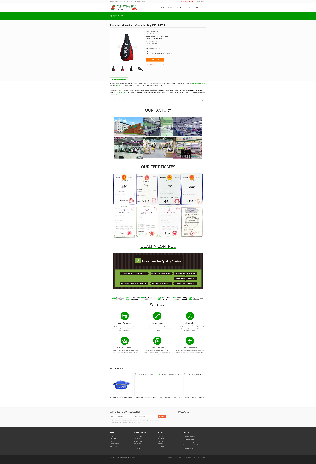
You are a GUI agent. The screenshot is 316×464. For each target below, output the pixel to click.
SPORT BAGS (137, 446)
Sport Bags (116, 16)
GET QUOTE (156, 59)
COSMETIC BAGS (138, 436)
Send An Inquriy (200, 1)
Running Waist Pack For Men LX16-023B (121, 397)
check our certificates (119, 92)
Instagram (204, 416)
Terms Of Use (187, 457)
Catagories (190, 16)
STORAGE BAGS (137, 443)
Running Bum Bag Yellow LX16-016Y (146, 397)
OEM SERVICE (161, 436)
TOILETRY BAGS (137, 448)
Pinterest (196, 416)
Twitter (183, 416)
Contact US (197, 7)
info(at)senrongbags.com (198, 83)
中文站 (203, 457)
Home (163, 7)
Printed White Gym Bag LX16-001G (194, 397)
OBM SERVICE (161, 441)
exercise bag (115, 100)
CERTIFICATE (113, 441)
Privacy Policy (178, 457)
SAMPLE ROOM (113, 446)
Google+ (188, 416)
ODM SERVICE (161, 439)
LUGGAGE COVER (138, 441)
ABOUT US (112, 436)
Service (188, 7)
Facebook (179, 416)
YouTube (200, 416)
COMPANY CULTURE (114, 443)
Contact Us (169, 457)
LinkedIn (192, 416)
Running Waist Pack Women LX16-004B (170, 397)
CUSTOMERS (113, 439)
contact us (118, 85)
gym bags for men (123, 100)
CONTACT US (161, 443)
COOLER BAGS (137, 439)
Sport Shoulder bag (132, 100)
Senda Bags (196, 457)
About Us (180, 7)
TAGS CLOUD (161, 446)
